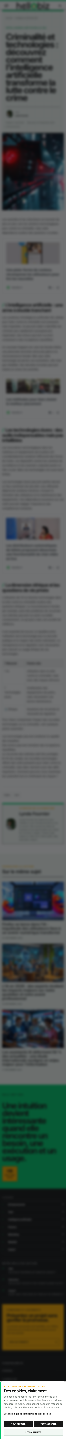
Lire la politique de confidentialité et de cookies (27, 1414)
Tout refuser (18, 1424)
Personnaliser (33, 1432)
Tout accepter (48, 1424)
